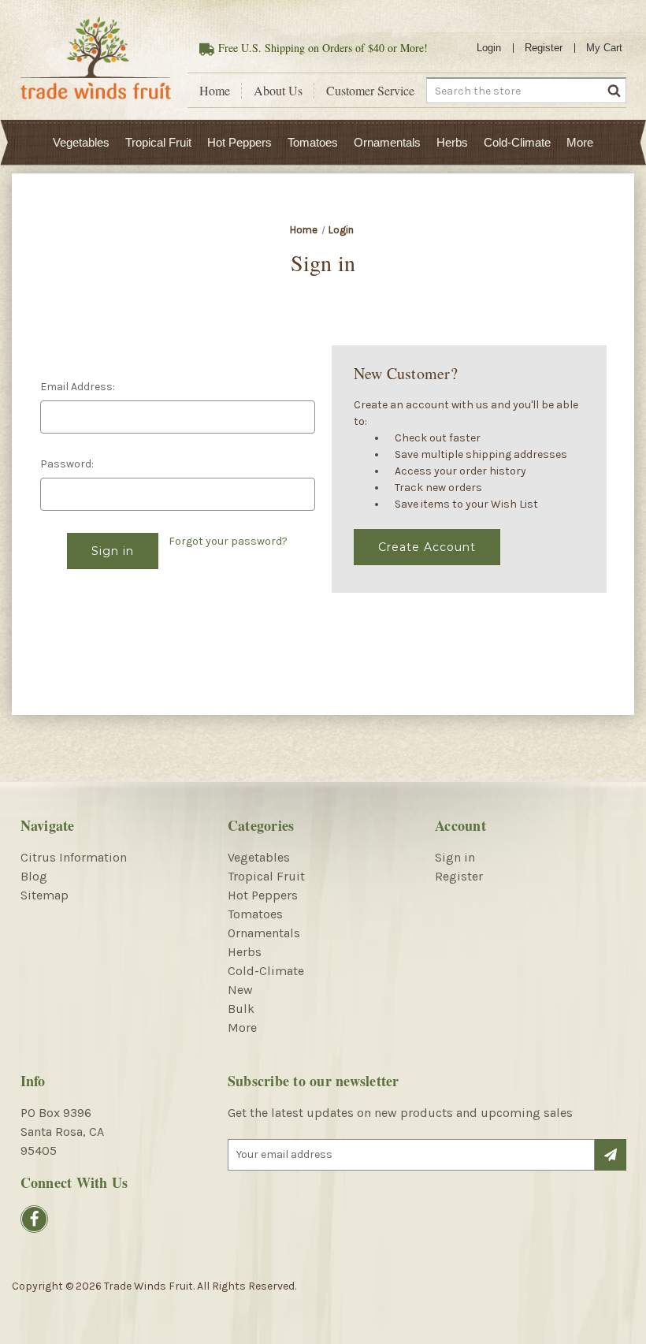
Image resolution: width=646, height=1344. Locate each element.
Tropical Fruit (158, 142)
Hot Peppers (239, 142)
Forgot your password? (228, 541)
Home (214, 91)
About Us (278, 91)
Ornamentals (387, 142)
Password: (67, 464)
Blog (33, 876)
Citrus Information (73, 857)
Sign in (455, 857)
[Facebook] (34, 1219)
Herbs (452, 142)
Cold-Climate (517, 142)
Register (543, 48)
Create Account (427, 547)
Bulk (241, 1008)
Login (489, 48)
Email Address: (77, 386)
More (579, 142)
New (240, 989)
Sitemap (44, 895)
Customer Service (370, 91)
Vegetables (81, 142)
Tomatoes (313, 142)
